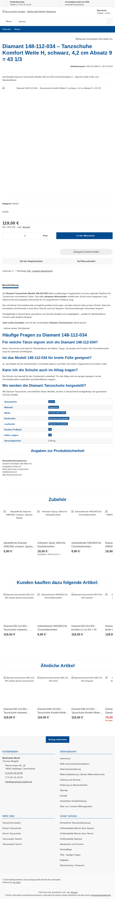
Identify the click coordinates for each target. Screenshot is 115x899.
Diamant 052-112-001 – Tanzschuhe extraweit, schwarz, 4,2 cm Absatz (16, 711)
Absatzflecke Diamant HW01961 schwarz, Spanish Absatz (19, 545)
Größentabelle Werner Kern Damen (77, 828)
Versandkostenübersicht (101, 895)
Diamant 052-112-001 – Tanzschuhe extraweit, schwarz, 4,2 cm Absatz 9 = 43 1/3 (18, 628)
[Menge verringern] (6, 235)
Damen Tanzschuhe (11, 828)
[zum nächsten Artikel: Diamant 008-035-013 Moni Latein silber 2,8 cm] (109, 29)
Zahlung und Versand (70, 780)
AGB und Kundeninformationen (74, 764)
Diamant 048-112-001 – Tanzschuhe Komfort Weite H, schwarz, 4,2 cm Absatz (53, 711)
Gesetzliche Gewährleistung (73, 801)
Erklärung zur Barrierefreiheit (73, 785)
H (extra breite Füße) (57, 413)
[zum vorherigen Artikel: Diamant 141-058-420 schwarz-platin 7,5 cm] (103, 29)
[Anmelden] (80, 12)
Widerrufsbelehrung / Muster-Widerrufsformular (82, 774)
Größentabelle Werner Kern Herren (76, 833)
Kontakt (63, 796)
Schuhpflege (66, 849)
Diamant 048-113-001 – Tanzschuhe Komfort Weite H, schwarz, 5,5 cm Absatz (87, 711)
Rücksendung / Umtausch (72, 865)
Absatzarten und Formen (72, 844)
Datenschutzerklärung (70, 769)
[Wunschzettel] (87, 12)
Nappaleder (53, 407)
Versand (26, 227)
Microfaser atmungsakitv (59, 418)
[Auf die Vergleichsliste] (24, 511)
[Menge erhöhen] (53, 235)
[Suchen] (109, 21)
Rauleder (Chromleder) (58, 424)
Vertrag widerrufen (57, 739)
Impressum (65, 758)
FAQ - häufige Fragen (70, 855)
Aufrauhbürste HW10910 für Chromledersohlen (86, 545)
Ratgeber (64, 860)
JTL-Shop (17, 882)
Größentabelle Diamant (71, 839)
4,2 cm (51, 402)
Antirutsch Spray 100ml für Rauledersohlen (51, 545)
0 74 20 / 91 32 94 (23, 5)
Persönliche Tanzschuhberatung (75, 823)
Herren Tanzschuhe (11, 833)
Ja (50, 429)
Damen (15, 204)
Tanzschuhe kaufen (11, 823)
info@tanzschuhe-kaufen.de (18, 782)
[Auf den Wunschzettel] (31, 511)
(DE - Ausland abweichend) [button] (40, 271)
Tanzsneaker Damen (12, 839)
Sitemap (64, 790)
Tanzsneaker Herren (12, 844)
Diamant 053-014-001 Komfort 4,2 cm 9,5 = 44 (83, 628)
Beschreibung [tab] (10, 285)
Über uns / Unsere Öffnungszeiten (76, 806)
